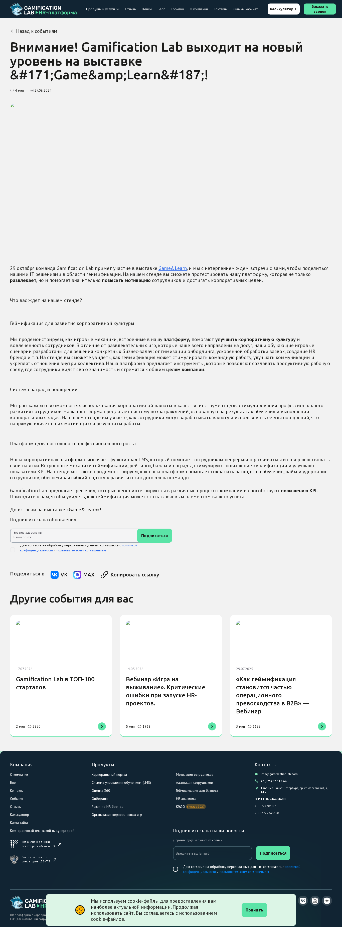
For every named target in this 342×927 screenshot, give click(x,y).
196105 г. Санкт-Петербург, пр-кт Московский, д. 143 (294, 790)
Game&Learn (172, 268)
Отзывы (130, 9)
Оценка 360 (101, 790)
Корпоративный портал (109, 774)
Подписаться (154, 535)
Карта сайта (19, 822)
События (177, 9)
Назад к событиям (36, 31)
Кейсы (147, 9)
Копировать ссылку (134, 574)
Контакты (220, 9)
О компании (199, 9)
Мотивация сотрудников (194, 774)
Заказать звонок (320, 9)
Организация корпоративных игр (117, 814)
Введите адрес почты (28, 532)
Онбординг (100, 798)
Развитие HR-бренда (107, 806)
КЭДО (180, 806)
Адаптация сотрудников (194, 782)
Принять (254, 910)
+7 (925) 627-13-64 (274, 781)
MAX (88, 574)
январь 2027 (196, 806)
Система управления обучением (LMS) (121, 782)
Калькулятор (281, 9)
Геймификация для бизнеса (197, 790)
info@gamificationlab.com (279, 774)
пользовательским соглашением (81, 550)
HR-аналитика (186, 798)
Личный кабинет (245, 9)
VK (64, 574)
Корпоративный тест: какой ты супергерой (42, 830)
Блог (161, 9)
